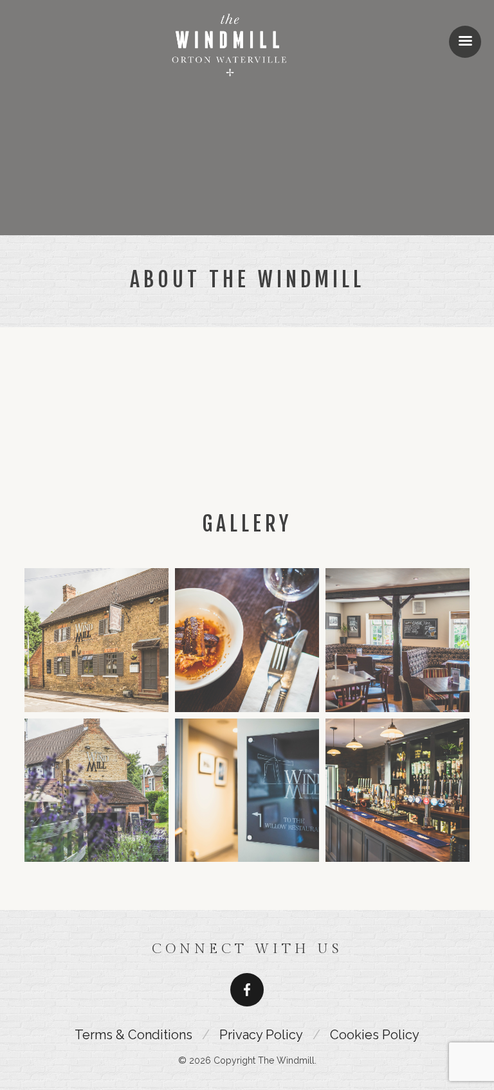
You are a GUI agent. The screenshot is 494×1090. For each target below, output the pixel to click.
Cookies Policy (374, 1034)
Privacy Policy (261, 1034)
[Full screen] (382, 444)
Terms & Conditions (133, 1034)
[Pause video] (112, 444)
